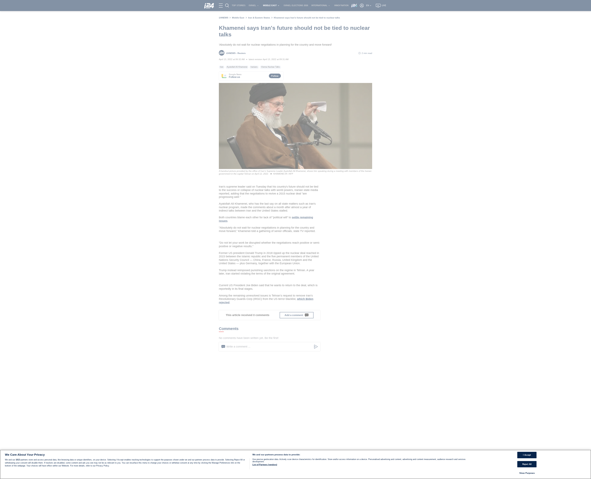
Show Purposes (527, 473)
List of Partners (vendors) (264, 464)
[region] (295, 464)
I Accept (527, 455)
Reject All (527, 464)
